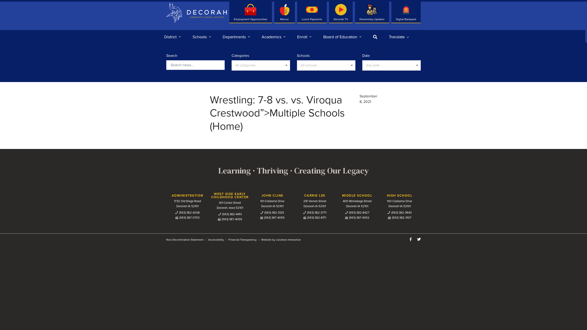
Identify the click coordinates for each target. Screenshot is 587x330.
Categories (240, 55)
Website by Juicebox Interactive (281, 239)
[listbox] (399, 36)
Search (171, 55)
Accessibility (216, 239)
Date (366, 55)
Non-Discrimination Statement (185, 239)
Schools (303, 55)
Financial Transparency (242, 239)
